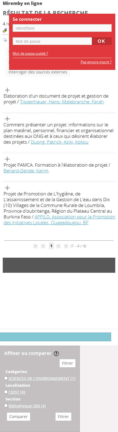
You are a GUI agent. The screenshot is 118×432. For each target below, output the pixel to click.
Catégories (16, 371)
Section (12, 399)
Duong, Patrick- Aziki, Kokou (59, 142)
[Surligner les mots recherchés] (5, 30)
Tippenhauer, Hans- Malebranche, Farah (62, 101)
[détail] (7, 90)
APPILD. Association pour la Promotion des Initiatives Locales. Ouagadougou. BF (59, 220)
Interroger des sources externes (38, 72)
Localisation (17, 385)
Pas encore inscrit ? (96, 62)
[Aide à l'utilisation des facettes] (56, 353)
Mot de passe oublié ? (30, 53)
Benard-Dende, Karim (26, 170)
